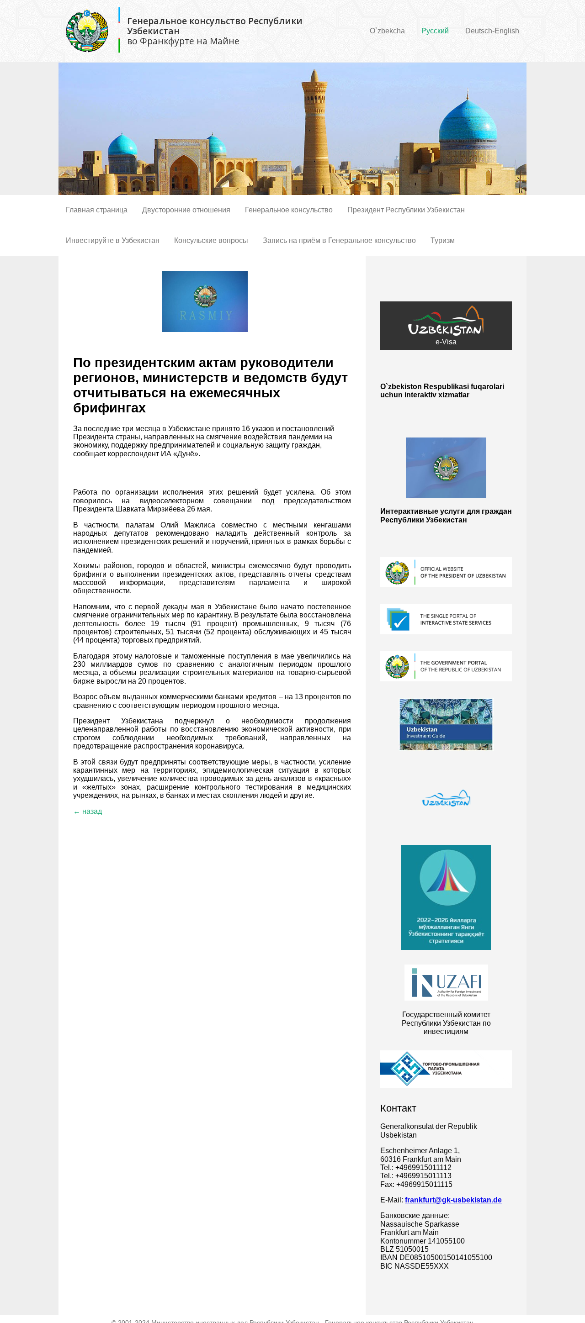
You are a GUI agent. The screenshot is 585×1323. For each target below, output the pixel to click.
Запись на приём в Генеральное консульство (339, 240)
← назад (87, 811)
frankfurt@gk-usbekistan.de (453, 1200)
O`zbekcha (387, 31)
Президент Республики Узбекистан (406, 210)
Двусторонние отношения (186, 210)
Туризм (443, 240)
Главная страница (97, 210)
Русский (435, 31)
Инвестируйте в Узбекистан (113, 240)
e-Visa (446, 342)
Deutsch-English (492, 31)
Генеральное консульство (289, 210)
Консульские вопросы (211, 240)
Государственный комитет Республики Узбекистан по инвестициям (446, 1023)
